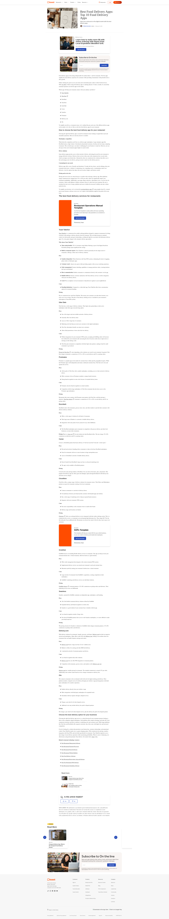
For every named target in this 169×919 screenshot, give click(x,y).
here (83, 70)
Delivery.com (96, 634)
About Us (113, 882)
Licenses (113, 901)
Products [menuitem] (72, 2)
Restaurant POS (88, 882)
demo (93, 737)
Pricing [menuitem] (79, 2)
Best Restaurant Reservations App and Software (73, 759)
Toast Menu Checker (102, 892)
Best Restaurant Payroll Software (69, 749)
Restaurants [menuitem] (58, 2)
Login (110, 2)
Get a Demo (117, 2)
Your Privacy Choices (73, 915)
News (112, 885)
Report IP (100, 915)
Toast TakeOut (65, 93)
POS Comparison (102, 889)
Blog (99, 885)
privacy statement (88, 69)
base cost (70, 434)
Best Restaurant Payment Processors (70, 746)
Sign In (74, 882)
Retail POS (87, 885)
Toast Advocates (76, 889)
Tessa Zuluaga (87, 26)
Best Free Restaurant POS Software (70, 762)
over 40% (64, 84)
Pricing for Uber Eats (64, 352)
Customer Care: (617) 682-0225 (54, 887)
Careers (112, 895)
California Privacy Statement (61, 915)
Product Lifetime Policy (90, 898)
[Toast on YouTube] (57, 891)
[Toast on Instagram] (50, 891)
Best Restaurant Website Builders (70, 753)
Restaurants (103, 2)
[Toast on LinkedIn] (55, 891)
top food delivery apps (86, 189)
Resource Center (102, 882)
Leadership (113, 889)
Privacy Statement (50, 915)
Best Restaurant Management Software (71, 743)
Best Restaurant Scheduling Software (70, 765)
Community (113, 892)
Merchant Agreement (92, 915)
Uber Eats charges (68, 399)
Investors (113, 898)
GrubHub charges (63, 586)
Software (87, 889)
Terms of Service (82, 915)
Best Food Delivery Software (68, 756)
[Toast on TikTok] (48, 891)
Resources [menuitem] (84, 2)
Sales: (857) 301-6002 (52, 886)
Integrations (88, 895)
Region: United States (53, 910)
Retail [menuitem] (65, 2)
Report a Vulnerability (109, 915)
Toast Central (75, 892)
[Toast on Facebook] (52, 891)
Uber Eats (64, 96)
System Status (76, 885)
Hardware (87, 892)
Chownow (61, 516)
